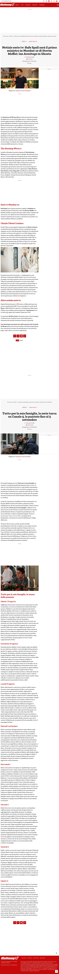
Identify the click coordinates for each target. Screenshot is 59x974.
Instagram (27, 91)
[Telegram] (49, 1)
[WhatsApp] (54, 1)
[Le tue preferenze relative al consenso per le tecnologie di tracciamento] (56, 971)
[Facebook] (43, 1)
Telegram (18, 91)
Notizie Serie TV (33, 41)
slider (21, 340)
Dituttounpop (5, 36)
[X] (51, 1)
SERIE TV (11, 36)
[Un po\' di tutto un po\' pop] (7, 4)
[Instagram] (46, 1)
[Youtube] (56, 1)
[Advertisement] (29, 20)
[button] (58, 5)
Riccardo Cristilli (30, 57)
